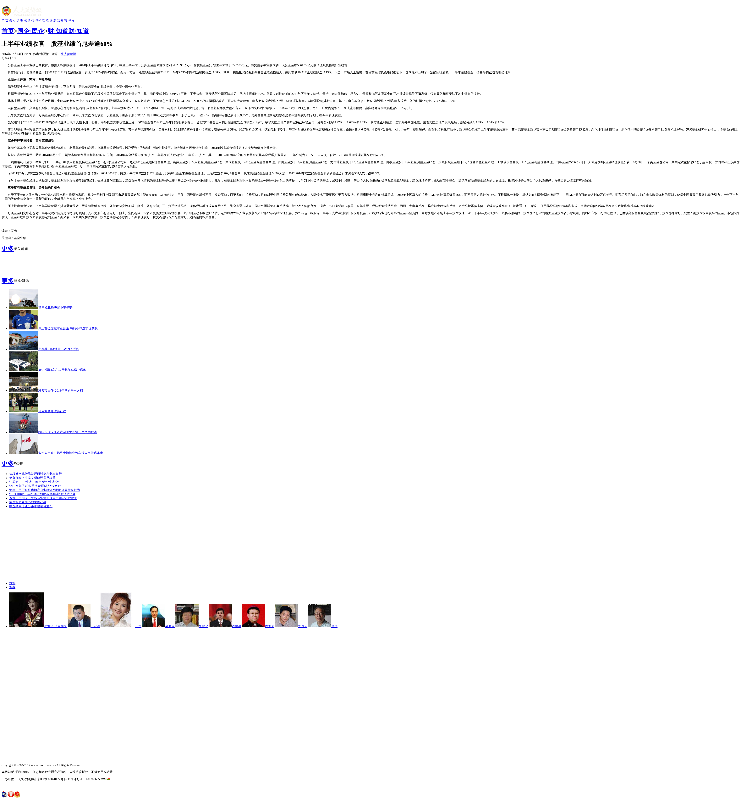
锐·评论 (36, 20)
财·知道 (25, 20)
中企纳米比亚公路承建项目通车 (30, 506)
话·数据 (47, 20)
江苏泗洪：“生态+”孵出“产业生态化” (34, 482)
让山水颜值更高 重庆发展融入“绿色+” (35, 486)
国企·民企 (30, 30)
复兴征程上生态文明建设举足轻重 (32, 477)
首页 (8, 30)
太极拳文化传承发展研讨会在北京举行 (35, 473)
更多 (8, 248)
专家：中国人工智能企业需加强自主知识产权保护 (43, 498)
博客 (12, 587)
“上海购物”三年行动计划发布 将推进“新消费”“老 (42, 494)
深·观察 (58, 20)
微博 (12, 583)
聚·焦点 (14, 20)
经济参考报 (68, 54)
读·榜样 (69, 20)
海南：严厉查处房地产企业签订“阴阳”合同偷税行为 (44, 490)
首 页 (5, 20)
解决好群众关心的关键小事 (27, 502)
